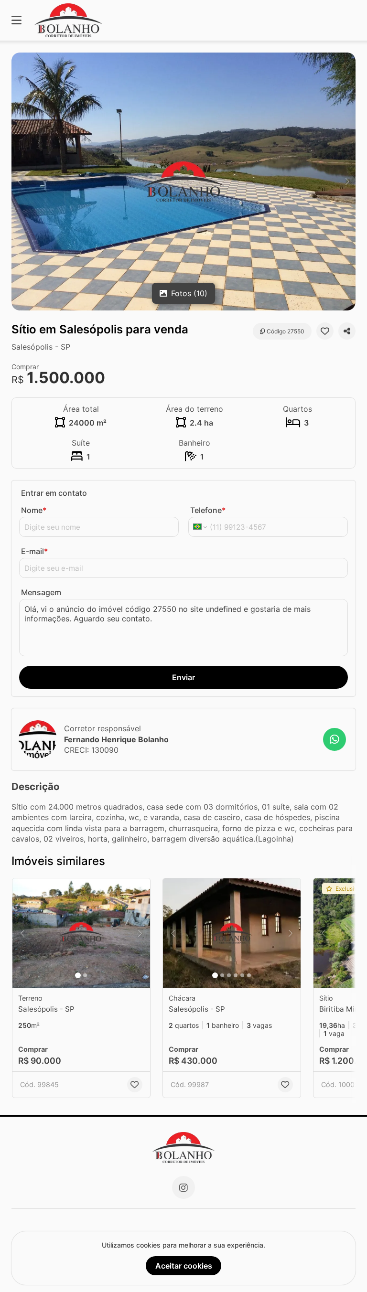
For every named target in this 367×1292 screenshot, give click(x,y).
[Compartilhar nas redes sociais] (347, 331)
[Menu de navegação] (16, 20)
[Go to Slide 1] (78, 975)
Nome (33, 510)
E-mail (34, 551)
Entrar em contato (54, 493)
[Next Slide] (347, 181)
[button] (183, 181)
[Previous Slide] (19, 181)
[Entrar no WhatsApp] (334, 739)
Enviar (183, 677)
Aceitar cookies (183, 1266)
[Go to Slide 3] (229, 975)
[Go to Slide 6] (249, 975)
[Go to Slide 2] (85, 975)
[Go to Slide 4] (235, 975)
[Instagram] (183, 1187)
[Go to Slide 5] (242, 975)
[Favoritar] (325, 331)
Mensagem (41, 592)
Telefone (208, 510)
